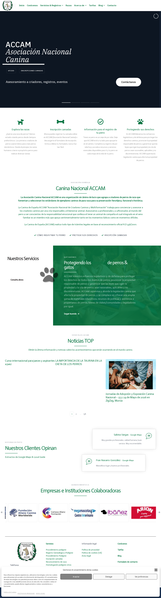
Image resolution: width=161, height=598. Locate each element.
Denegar (108, 577)
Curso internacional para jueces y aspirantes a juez (30, 362)
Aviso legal (86, 556)
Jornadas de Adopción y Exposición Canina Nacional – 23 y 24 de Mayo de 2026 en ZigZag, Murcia (130, 397)
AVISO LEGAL (40, 593)
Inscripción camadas (54, 559)
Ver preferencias (141, 577)
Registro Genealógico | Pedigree (59, 553)
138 (84, 414)
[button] (156, 570)
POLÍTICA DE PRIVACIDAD (26, 593)
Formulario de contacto (128, 562)
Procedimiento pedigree (56, 550)
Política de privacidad (91, 550)
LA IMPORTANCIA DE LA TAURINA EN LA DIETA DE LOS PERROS (78, 362)
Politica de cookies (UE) (92, 553)
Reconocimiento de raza (56, 562)
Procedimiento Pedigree (56, 556)
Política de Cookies (10, 592)
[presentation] (2, 512)
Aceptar (76, 577)
